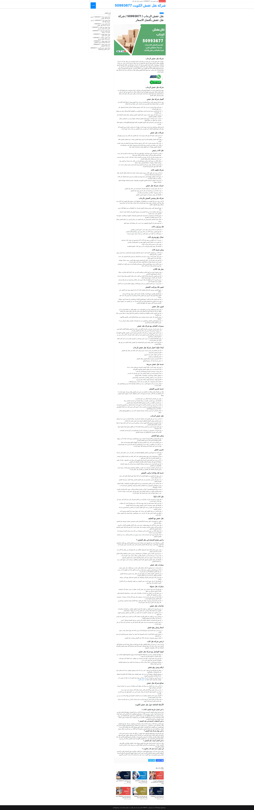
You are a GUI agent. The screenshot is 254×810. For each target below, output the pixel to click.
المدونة (93, 5)
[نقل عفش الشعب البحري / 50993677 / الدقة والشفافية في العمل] (156, 775)
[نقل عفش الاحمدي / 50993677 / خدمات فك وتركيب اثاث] (156, 791)
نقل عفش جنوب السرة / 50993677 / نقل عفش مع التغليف (100, 48)
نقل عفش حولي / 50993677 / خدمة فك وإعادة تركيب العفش (101, 41)
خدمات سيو (120, 807)
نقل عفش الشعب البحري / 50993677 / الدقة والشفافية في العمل (157, 782)
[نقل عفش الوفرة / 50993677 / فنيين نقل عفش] (123, 775)
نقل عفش (161, 13)
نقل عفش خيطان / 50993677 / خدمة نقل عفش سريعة (101, 38)
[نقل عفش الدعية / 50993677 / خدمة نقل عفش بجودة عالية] (123, 791)
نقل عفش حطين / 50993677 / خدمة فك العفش (101, 45)
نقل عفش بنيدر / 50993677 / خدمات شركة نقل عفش (102, 24)
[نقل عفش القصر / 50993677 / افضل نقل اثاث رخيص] (140, 775)
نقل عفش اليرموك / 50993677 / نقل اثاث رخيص (101, 31)
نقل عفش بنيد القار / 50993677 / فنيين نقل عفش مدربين (143, 1)
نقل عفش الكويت (142, 679)
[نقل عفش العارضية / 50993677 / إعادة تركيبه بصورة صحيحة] (140, 791)
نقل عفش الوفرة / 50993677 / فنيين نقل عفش (101, 34)
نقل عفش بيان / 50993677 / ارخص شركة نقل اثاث (100, 21)
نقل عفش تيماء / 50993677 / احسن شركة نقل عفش (100, 17)
